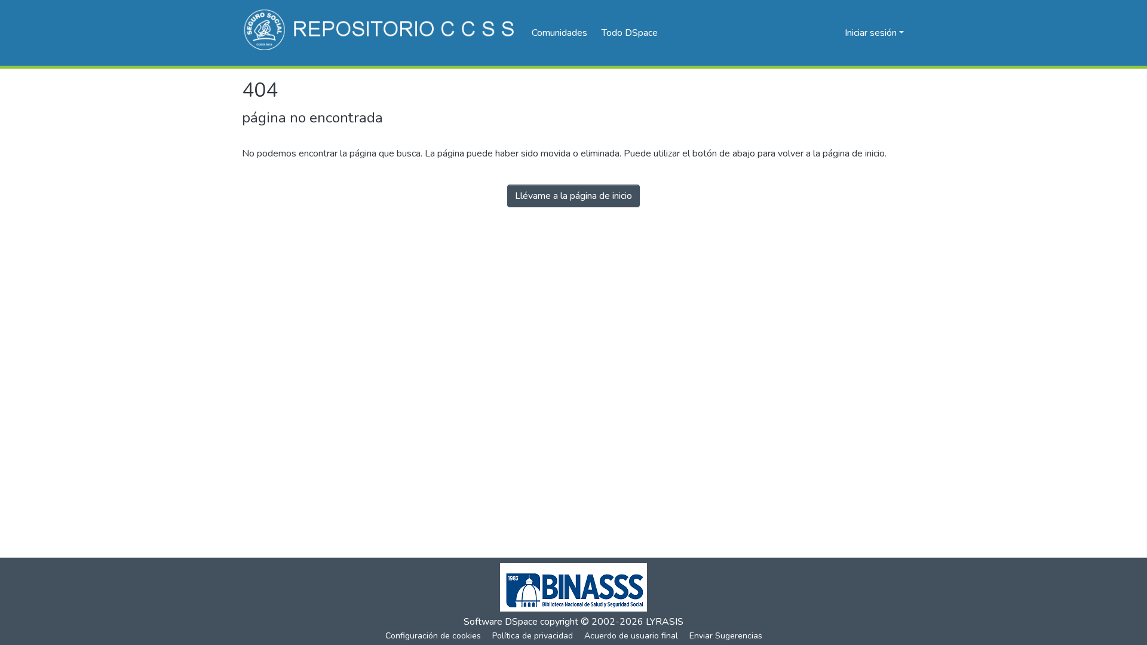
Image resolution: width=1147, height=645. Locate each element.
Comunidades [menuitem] (559, 32)
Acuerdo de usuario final (631, 635)
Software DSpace (501, 621)
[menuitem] (633, 33)
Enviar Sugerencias (725, 635)
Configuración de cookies (433, 635)
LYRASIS (664, 621)
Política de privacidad (532, 635)
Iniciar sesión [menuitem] (871, 32)
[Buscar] (816, 33)
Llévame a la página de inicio (573, 195)
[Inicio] (381, 33)
